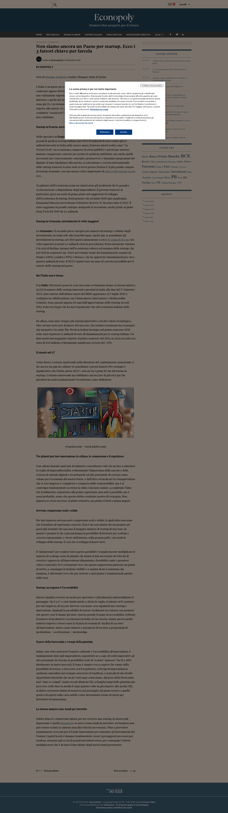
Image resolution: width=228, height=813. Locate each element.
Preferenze (105, 132)
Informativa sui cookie (99, 109)
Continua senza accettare (152, 85)
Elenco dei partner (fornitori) (81, 123)
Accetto (123, 132)
